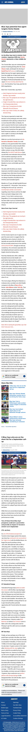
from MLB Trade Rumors (15, 152)
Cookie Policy (17, 713)
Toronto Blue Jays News (11, 426)
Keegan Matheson (8, 31)
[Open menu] (2, 2)
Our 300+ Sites (17, 705)
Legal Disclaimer (6, 715)
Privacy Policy (17, 710)
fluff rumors (11, 71)
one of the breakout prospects (11, 534)
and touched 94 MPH (7, 245)
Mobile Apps (4, 707)
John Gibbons (9, 287)
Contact (3, 705)
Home (2, 426)
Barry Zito (18, 285)
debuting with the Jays (10, 648)
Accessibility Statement (20, 715)
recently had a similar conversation (11, 189)
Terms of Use (5, 713)
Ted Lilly (20, 287)
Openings (16, 702)
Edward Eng (6, 450)
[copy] (10, 34)
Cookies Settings (18, 718)
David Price (4, 71)
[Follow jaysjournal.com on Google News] (24, 376)
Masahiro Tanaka (13, 141)
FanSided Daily (17, 707)
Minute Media (8, 722)
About (3, 702)
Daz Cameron (17, 621)
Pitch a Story (4, 710)
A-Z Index (4, 718)
